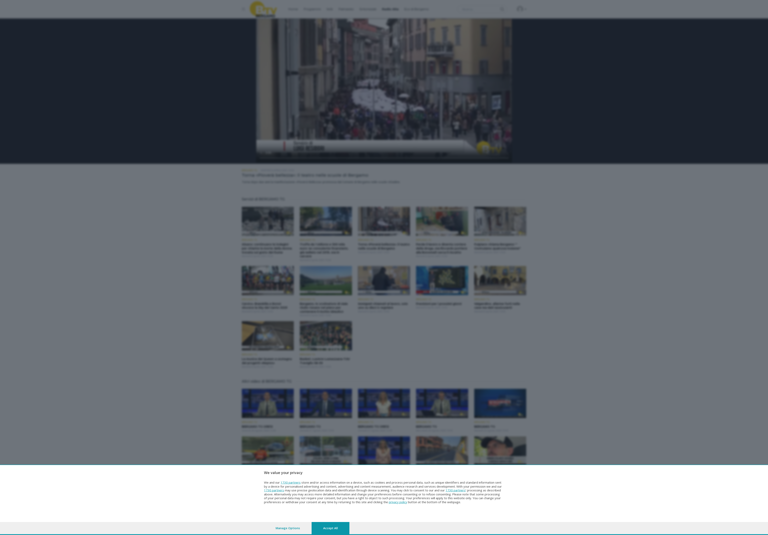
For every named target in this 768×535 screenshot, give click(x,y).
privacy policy (398, 502)
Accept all (330, 528)
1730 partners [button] (291, 482)
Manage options (288, 528)
